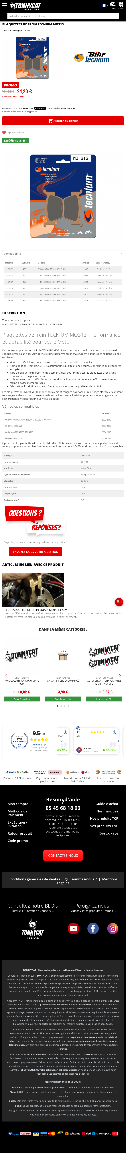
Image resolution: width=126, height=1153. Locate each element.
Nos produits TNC (104, 825)
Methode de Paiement (18, 813)
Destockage (108, 833)
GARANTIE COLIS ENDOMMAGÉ (63, 680)
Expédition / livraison (17, 824)
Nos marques (107, 811)
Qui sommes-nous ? (81, 879)
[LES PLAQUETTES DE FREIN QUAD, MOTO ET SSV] (33, 606)
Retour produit (20, 833)
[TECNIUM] (92, 57)
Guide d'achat (107, 803)
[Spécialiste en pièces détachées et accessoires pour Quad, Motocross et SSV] (54, 5)
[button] (6, 196)
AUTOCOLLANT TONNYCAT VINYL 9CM (22, 682)
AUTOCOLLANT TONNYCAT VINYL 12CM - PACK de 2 (104, 682)
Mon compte (18, 803)
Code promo (18, 840)
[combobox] (63, 16)
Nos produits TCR (104, 818)
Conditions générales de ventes (34, 879)
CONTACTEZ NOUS (63, 855)
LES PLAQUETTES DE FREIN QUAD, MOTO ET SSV (36, 610)
